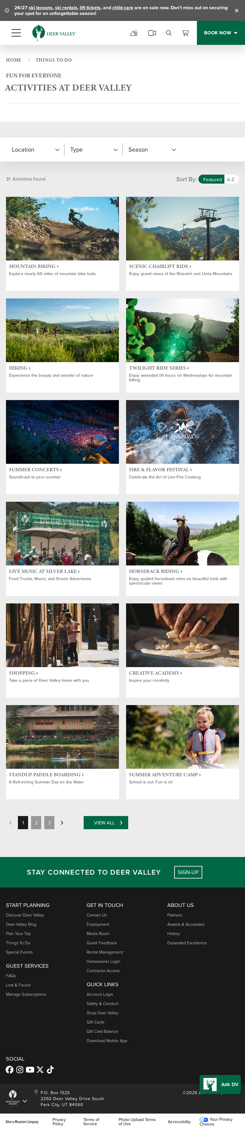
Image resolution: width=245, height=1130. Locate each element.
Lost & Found (18, 985)
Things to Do (18, 943)
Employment (98, 924)
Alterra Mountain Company (22, 1122)
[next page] (61, 822)
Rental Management (105, 952)
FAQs (11, 975)
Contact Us (97, 915)
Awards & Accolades (185, 924)
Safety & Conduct (103, 1003)
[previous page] (10, 822)
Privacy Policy (59, 1121)
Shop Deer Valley (102, 1012)
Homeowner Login (103, 961)
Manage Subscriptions (26, 994)
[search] (168, 32)
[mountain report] (134, 32)
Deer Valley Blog (21, 924)
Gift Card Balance (102, 1031)
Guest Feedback (102, 943)
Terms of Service (91, 1121)
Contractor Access (103, 970)
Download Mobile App (107, 1040)
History (173, 933)
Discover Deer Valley (25, 915)
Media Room (98, 933)
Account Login (100, 994)
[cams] (152, 32)
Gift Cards (95, 1022)
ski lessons (41, 7)
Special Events (19, 952)
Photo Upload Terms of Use (137, 1121)
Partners (174, 915)
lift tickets (90, 7)
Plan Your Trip (18, 933)
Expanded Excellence (187, 943)
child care (122, 7)
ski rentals (66, 7)
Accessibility (179, 1122)
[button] (35, 149)
